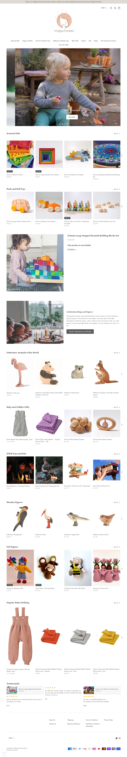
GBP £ (103, 8)
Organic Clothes (27, 41)
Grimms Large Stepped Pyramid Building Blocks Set (93, 235)
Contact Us (52, 724)
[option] (63, 87)
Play (90, 41)
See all (116, 133)
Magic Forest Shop (22, 748)
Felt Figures (12, 547)
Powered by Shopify (12, 750)
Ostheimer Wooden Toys (61, 41)
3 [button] (64, 123)
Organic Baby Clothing (18, 602)
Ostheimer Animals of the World (23, 352)
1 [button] (59, 123)
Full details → (71, 249)
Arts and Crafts (63, 45)
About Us (52, 720)
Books (96, 41)
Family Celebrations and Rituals (80, 331)
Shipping (70, 720)
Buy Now (63, 117)
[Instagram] (118, 738)
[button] (5, 155)
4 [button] (67, 123)
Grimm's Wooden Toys (43, 41)
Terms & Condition (92, 720)
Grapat (83, 41)
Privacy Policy (108, 720)
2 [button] (62, 123)
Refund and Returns (74, 724)
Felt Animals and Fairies (108, 41)
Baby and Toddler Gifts (18, 407)
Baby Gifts (75, 41)
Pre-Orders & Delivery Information (93, 725)
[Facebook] (115, 738)
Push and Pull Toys (16, 189)
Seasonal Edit (15, 41)
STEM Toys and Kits (16, 453)
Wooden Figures (14, 502)
